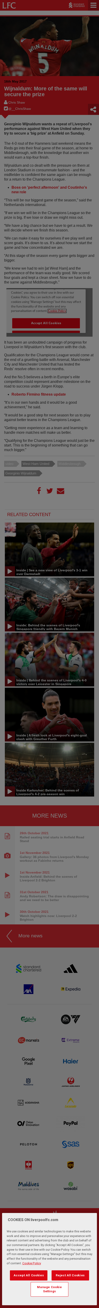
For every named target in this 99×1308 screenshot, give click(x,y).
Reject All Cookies (70, 1275)
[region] (49, 1259)
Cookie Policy (31, 1263)
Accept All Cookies (29, 1275)
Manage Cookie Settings (49, 1289)
